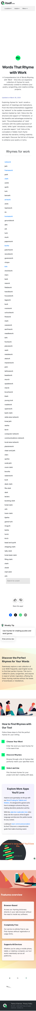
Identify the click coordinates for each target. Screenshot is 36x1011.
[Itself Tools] (18, 982)
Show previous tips (8, 639)
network (8, 162)
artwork (8, 200)
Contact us (20, 1008)
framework (9, 170)
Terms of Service (16, 1003)
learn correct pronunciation (21, 824)
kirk (6, 266)
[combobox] (18, 581)
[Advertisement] (18, 30)
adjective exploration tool (19, 812)
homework (9, 216)
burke (7, 246)
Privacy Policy (27, 1003)
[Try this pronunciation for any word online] (18, 850)
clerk (6, 179)
